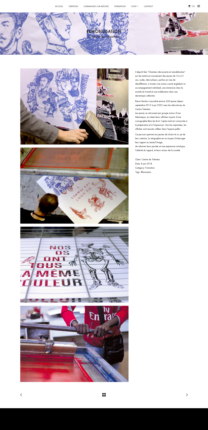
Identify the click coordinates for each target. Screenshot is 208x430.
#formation (146, 172)
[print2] (74, 344)
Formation (150, 167)
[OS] (74, 265)
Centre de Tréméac (151, 159)
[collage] (74, 106)
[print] (74, 186)
